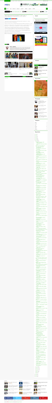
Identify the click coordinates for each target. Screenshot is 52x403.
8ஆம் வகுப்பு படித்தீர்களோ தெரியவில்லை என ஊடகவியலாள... (41, 165)
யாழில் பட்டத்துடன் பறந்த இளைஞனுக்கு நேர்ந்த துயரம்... (41, 303)
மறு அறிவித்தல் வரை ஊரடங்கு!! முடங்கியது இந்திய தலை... (41, 214)
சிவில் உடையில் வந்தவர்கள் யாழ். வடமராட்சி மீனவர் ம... (41, 330)
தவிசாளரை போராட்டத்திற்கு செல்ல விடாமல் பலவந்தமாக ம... (41, 297)
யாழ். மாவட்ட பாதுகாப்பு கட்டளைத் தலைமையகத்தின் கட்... (40, 361)
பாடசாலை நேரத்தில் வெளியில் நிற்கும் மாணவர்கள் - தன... (40, 335)
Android (12, 400)
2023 (36, 137)
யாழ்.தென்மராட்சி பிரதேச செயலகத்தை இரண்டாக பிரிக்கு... (40, 194)
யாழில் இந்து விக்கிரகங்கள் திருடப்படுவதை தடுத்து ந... (41, 201)
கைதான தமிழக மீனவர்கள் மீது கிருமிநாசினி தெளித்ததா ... (41, 319)
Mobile (9, 400)
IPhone (15, 400)
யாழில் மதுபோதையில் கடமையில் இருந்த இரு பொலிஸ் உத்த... (41, 180)
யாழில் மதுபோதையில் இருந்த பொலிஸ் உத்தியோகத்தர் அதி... (40, 154)
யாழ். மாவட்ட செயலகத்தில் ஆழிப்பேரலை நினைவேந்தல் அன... (41, 236)
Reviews (19, 400)
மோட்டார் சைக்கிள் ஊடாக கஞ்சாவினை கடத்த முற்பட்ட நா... (41, 160)
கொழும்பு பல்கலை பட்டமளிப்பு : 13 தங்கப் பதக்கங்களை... (41, 358)
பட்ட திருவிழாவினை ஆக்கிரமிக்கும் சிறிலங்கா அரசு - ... (41, 144)
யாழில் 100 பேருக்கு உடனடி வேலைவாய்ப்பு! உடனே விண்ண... (41, 149)
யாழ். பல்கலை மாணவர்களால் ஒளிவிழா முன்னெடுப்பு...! (40, 290)
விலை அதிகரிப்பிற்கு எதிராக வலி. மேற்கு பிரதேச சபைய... (41, 295)
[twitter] (44, 1)
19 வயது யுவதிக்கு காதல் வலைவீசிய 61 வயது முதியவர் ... (41, 207)
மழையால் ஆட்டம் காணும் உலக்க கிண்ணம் (27, 385)
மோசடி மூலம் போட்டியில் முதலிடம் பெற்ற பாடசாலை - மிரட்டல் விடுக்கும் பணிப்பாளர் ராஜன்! (11, 68)
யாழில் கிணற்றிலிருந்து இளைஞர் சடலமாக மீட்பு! (41, 229)
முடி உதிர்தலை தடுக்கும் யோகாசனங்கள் (42, 382)
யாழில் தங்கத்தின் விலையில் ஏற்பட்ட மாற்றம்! (41, 196)
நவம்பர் (37, 366)
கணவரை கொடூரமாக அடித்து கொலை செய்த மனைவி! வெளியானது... (41, 234)
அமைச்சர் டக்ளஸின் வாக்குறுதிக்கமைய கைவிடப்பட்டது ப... (40, 279)
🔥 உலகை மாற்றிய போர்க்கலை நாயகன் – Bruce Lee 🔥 (24, 11)
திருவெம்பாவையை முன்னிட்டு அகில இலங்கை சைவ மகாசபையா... (41, 365)
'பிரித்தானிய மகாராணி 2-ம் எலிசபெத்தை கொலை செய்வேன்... (41, 208)
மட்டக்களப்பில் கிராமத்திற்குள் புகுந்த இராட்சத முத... (41, 245)
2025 (36, 135)
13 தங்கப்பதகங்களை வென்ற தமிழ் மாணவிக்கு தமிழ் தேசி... (41, 232)
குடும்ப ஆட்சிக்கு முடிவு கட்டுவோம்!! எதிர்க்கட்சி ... (41, 216)
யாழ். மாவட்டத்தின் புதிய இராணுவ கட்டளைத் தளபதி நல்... (41, 203)
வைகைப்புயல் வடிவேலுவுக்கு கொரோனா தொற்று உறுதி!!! (40, 265)
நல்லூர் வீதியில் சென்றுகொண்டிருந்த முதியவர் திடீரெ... (41, 348)
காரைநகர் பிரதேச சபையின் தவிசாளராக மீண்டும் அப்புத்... (41, 167)
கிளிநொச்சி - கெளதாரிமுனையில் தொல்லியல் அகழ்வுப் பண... (41, 288)
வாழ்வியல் (30, 8)
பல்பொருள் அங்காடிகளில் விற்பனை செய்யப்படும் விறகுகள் (40, 176)
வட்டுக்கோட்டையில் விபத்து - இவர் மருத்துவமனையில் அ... (40, 142)
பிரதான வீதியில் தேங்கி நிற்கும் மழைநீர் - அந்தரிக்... (41, 252)
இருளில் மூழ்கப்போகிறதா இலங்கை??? (40, 145)
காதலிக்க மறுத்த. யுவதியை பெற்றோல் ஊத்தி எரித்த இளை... (41, 346)
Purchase (22, 400)
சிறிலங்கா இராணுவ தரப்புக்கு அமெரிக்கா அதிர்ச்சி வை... (41, 219)
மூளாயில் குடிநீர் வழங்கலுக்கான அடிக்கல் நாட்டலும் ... (41, 359)
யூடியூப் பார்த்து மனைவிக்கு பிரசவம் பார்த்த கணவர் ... (41, 315)
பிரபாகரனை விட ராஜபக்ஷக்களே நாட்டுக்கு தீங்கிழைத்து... (41, 189)
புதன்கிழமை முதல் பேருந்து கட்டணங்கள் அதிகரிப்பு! (40, 226)
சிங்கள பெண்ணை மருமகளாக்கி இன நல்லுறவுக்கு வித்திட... (40, 172)
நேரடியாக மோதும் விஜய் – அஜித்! (42, 105)
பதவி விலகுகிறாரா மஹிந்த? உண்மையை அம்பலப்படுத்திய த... (40, 178)
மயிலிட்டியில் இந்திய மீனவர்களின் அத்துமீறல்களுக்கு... (40, 152)
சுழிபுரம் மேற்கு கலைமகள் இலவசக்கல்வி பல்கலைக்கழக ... (41, 197)
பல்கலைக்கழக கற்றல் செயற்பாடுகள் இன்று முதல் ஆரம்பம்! (41, 187)
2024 (36, 136)
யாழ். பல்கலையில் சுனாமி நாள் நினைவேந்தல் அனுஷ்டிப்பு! (41, 238)
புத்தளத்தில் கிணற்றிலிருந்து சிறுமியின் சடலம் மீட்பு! (41, 158)
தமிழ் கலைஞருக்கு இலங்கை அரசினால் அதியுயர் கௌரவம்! (40, 217)
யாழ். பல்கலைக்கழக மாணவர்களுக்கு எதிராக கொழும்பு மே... (41, 205)
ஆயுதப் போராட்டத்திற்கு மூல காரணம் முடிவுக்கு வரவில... (41, 323)
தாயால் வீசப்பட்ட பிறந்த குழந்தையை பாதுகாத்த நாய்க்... (41, 305)
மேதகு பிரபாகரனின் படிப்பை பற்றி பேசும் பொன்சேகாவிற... (40, 270)
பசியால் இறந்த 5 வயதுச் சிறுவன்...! (40, 351)
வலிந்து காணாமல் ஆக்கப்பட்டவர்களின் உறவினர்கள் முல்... (40, 163)
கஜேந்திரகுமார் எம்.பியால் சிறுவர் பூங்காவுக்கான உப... (40, 310)
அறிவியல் (26, 8)
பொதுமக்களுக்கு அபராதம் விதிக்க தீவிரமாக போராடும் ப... (41, 314)
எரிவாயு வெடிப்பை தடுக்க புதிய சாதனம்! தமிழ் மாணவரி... (41, 212)
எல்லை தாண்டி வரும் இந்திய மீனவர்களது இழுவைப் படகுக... (41, 326)
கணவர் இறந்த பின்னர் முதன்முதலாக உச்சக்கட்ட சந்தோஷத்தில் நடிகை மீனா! (40, 92)
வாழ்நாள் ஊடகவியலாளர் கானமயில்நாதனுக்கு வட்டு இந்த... (41, 161)
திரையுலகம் (18, 8)
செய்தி (7, 8)
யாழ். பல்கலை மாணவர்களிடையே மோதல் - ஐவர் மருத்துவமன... (41, 356)
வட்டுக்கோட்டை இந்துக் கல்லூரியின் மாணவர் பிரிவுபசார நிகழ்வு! (42, 11)
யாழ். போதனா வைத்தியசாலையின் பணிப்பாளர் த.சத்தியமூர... (41, 241)
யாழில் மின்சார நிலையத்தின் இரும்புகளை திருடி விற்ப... (41, 353)
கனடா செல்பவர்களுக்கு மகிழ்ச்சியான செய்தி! (41, 257)
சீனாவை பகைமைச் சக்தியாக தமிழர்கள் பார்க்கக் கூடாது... (40, 343)
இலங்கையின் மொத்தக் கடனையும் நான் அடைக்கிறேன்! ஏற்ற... (40, 182)
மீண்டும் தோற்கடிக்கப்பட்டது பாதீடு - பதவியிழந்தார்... (40, 339)
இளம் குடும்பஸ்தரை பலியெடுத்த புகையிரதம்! (41, 173)
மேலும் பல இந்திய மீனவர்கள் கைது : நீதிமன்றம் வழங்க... (41, 328)
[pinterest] (47, 1)
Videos (34, 8)
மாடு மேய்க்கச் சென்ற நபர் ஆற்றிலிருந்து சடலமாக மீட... (40, 317)
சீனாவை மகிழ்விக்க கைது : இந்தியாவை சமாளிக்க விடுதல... (41, 283)
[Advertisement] (40, 52)
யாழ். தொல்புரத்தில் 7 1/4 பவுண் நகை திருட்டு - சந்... (41, 184)
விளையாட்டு (14, 8)
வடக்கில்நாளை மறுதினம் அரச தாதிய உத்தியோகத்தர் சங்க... (40, 199)
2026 (36, 134)
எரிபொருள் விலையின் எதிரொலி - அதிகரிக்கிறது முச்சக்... (40, 332)
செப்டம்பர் (37, 369)
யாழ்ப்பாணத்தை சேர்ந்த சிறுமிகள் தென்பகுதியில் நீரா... (40, 147)
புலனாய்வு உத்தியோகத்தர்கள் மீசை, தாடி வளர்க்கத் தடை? (40, 240)
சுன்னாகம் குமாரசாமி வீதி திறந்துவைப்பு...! (41, 354)
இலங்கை (34, 11)
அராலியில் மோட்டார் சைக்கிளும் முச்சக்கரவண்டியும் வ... (39, 223)
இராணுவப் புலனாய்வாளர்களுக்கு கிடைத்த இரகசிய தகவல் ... (41, 262)
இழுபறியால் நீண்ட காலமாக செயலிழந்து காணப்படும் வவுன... (40, 292)
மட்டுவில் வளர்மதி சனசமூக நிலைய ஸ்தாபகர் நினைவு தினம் (41, 243)
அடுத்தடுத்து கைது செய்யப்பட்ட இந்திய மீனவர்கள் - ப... (40, 350)
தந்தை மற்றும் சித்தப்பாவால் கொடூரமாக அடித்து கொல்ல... (41, 308)
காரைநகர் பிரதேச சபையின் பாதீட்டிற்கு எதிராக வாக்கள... (41, 337)
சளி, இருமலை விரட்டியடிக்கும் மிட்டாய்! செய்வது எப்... (40, 256)
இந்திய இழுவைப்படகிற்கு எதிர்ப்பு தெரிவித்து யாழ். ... (41, 299)
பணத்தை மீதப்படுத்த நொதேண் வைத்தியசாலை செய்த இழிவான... (41, 250)
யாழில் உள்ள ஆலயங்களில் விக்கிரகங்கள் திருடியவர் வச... (41, 274)
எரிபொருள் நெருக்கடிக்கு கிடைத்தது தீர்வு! (41, 228)
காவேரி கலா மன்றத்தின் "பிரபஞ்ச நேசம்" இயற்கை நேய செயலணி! (25, 68)
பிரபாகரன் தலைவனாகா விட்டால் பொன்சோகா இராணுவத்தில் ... (41, 301)
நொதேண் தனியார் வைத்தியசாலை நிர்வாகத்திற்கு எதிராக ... (40, 249)
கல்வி (10, 8)
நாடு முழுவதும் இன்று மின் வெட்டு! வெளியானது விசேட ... (40, 306)
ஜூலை (37, 371)
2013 (36, 376)
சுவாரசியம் (22, 8)
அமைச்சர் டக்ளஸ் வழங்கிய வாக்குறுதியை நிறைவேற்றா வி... (41, 277)
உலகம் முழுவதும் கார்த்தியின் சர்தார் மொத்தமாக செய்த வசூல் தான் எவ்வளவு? (42, 109)
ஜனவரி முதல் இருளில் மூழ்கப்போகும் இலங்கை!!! (41, 264)
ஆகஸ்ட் (37, 370)
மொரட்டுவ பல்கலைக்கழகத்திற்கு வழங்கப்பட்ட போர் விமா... (41, 321)
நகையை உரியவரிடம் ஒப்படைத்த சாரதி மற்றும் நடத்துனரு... (41, 312)
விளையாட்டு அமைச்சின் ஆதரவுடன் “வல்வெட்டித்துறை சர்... (40, 191)
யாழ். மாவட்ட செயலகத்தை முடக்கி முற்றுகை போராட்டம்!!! (41, 281)
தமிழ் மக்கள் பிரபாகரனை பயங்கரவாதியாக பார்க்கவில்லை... (41, 185)
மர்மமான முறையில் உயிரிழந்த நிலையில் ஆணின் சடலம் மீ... (40, 247)
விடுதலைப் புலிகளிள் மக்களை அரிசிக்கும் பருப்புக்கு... (41, 294)
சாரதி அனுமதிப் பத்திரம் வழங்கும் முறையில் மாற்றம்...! (41, 285)
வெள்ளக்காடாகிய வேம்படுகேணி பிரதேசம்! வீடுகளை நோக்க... (41, 363)
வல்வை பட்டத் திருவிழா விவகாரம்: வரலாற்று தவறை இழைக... (41, 151)
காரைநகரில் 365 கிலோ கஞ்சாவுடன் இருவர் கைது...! (41, 286)
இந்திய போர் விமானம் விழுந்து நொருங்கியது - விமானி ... (41, 259)
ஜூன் (36, 372)
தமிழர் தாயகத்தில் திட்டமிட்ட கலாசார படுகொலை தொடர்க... (40, 225)
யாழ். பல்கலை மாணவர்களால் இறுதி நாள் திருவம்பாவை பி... (41, 344)
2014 (36, 375)
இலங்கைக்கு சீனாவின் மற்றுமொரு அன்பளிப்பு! (41, 170)
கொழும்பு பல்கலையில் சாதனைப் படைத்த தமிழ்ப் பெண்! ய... (41, 221)
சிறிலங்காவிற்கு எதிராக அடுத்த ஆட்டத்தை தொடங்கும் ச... (41, 169)
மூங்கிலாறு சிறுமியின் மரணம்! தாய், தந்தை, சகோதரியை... (41, 267)
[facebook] (43, 1)
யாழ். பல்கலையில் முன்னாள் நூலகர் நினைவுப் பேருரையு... (41, 156)
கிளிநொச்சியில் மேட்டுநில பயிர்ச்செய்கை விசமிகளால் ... (41, 210)
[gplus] (45, 1)
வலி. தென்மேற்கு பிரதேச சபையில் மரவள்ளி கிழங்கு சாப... (41, 272)
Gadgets (6, 400)
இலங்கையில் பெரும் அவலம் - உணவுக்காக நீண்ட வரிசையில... (41, 193)
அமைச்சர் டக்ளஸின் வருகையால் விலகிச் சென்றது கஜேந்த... (41, 276)
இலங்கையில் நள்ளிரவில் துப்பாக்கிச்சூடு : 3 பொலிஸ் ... (41, 261)
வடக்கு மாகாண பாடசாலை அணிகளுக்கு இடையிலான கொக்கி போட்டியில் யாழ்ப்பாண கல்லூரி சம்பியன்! (28, 393)
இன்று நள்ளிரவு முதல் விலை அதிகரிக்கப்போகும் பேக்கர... (39, 334)
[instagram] (46, 1)
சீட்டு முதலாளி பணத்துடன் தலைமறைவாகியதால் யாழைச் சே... (40, 175)
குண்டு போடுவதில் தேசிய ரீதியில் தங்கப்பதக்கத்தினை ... (40, 324)
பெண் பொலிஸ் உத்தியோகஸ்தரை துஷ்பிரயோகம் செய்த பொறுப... (41, 254)
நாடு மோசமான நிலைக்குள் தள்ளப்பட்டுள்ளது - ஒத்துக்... (41, 341)
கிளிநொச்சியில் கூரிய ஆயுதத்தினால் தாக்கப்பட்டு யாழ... (40, 230)
